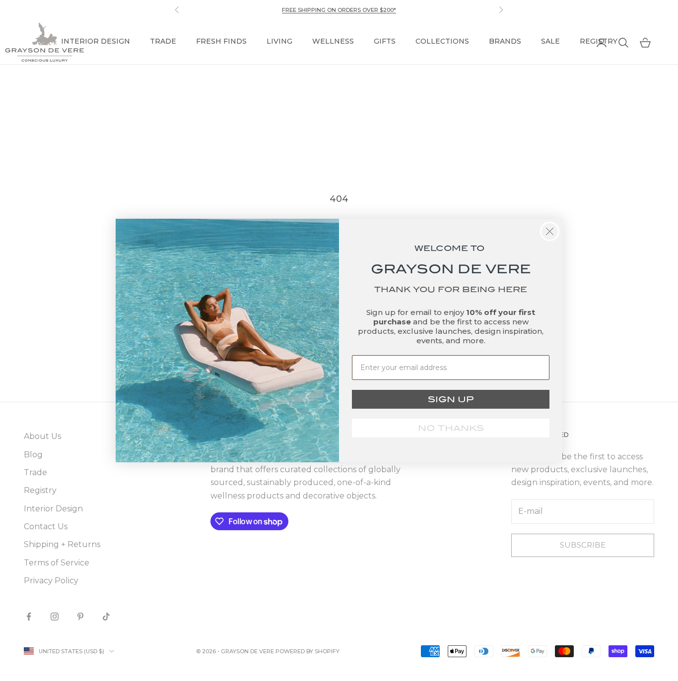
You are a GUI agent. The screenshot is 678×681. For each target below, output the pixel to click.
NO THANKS (451, 428)
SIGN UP (451, 399)
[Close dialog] (549, 231)
